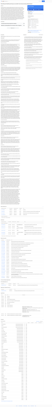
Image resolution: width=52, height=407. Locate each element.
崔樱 (31, 12)
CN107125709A (3, 259)
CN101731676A (3, 250)
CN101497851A (3, 214)
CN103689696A (3, 277)
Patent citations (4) (31, 30)
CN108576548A (3, 262)
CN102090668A (3, 241)
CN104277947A (3, 230)
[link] (3, 324)
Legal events (38, 30)
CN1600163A (3, 211)
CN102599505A (3, 224)
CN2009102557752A (3, 290)
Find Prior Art (35, 9)
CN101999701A (3, 256)
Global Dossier (36, 32)
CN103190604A (3, 244)
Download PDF (30, 9)
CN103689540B (3, 266)
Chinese (33, 11)
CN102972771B (3, 226)
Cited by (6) (35, 30)
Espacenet (32, 32)
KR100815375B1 (3, 260)
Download (38, 321)
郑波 (30, 12)
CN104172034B (3, 247)
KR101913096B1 (3, 265)
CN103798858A (3, 269)
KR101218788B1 (3, 253)
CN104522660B (3, 232)
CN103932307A (3, 263)
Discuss (39, 32)
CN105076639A (3, 272)
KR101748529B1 (3, 257)
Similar (40, 9)
